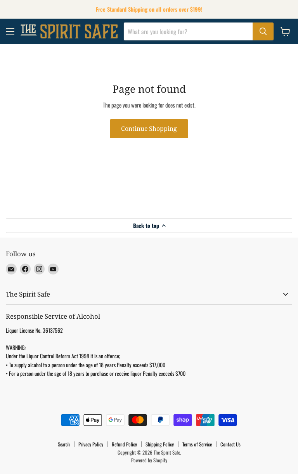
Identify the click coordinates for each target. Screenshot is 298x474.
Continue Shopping (149, 128)
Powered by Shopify (149, 460)
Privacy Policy (90, 444)
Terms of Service (197, 444)
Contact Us (230, 444)
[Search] (263, 31)
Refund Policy (124, 444)
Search (64, 444)
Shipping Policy (160, 444)
